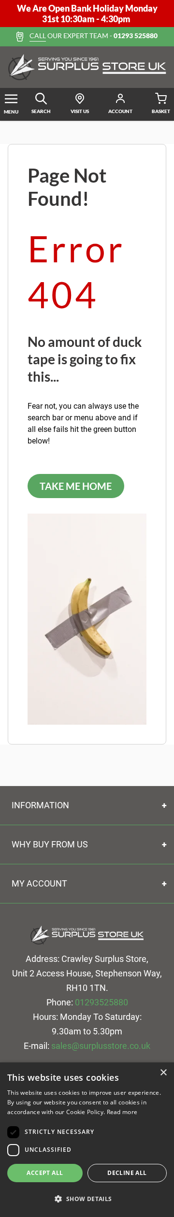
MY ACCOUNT (39, 883)
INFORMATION (40, 805)
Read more (122, 1112)
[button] (87, 1199)
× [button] (163, 1072)
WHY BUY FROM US (50, 844)
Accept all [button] (45, 1173)
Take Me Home (76, 486)
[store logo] (87, 67)
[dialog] (87, 1139)
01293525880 (101, 1002)
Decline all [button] (126, 1173)
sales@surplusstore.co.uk (100, 1046)
